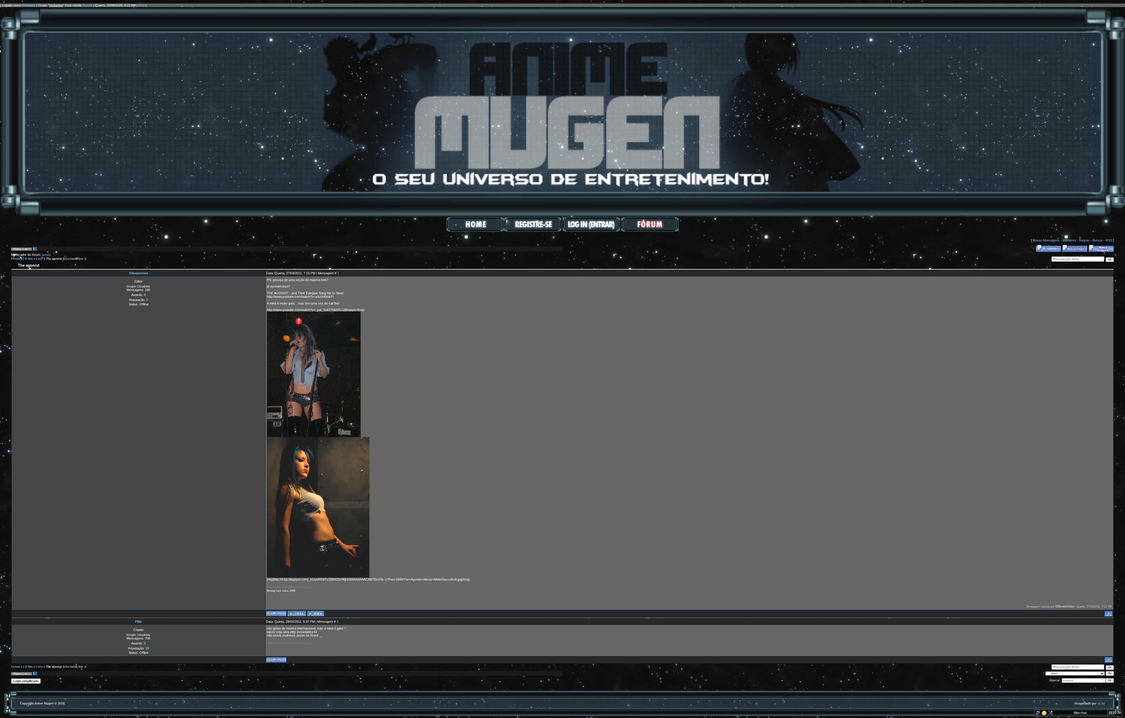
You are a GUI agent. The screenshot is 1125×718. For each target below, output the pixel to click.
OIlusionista (138, 273)
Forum (87, 5)
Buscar (1097, 240)
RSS (141, 5)
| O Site (28, 258)
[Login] (591, 230)
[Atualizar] (1037, 714)
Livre (39, 258)
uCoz (1101, 703)
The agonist (54, 258)
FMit (138, 621)
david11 (46, 254)
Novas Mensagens (1046, 240)
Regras (1084, 240)
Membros (1069, 240)
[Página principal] (315, 613)
